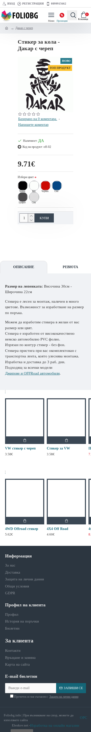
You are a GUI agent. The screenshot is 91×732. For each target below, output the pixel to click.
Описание (23, 267)
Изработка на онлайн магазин (54, 725)
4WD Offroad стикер (21, 529)
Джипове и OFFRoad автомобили (32, 373)
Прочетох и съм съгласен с (45, 696)
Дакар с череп (24, 28)
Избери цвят (26, 177)
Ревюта (70, 267)
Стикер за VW (58, 448)
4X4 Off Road (57, 529)
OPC (83, 718)
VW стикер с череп (20, 448)
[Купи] (24, 440)
